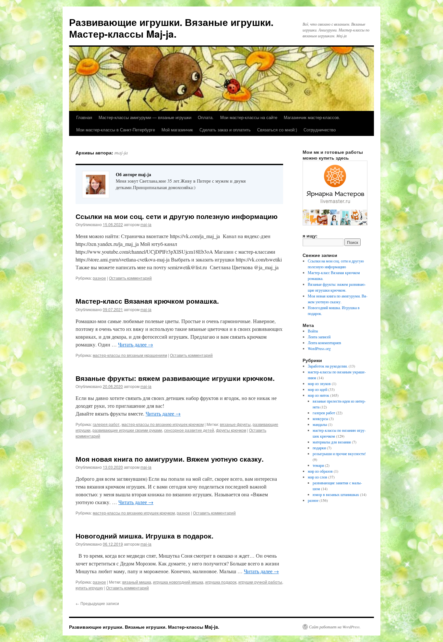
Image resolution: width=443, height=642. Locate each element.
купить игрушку (89, 587)
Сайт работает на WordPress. (335, 626)
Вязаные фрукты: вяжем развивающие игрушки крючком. (175, 378)
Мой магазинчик (177, 130)
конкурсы (320, 418)
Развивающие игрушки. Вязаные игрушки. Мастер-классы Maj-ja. (171, 28)
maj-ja (121, 152)
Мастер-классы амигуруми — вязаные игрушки (145, 117)
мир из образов (320, 471)
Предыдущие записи (97, 603)
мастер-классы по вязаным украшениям (130, 355)
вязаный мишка (136, 582)
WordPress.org (319, 348)
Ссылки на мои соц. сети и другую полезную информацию (177, 216)
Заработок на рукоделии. (328, 366)
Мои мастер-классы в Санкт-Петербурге (115, 130)
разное (99, 278)
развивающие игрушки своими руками (127, 430)
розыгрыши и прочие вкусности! (339, 453)
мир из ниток (318, 395)
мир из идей (317, 389)
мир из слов (317, 476)
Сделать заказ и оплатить (225, 130)
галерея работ (106, 424)
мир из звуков (319, 383)
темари (318, 465)
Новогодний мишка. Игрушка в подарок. (144, 535)
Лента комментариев (324, 342)
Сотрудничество (320, 130)
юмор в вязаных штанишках (336, 494)
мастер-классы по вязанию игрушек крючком (163, 424)
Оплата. (206, 117)
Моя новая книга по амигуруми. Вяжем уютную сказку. (170, 459)
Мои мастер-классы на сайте (248, 117)
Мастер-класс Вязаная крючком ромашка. (147, 301)
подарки (319, 447)
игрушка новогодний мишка (178, 582)
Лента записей (319, 336)
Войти (313, 330)
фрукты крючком (231, 430)
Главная (84, 117)
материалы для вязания (332, 441)
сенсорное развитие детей (189, 430)
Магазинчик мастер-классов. (312, 117)
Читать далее (135, 344)
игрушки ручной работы (260, 582)
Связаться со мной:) (277, 130)
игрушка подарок (220, 582)
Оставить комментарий (130, 278)
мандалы (320, 424)
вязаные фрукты (235, 424)
